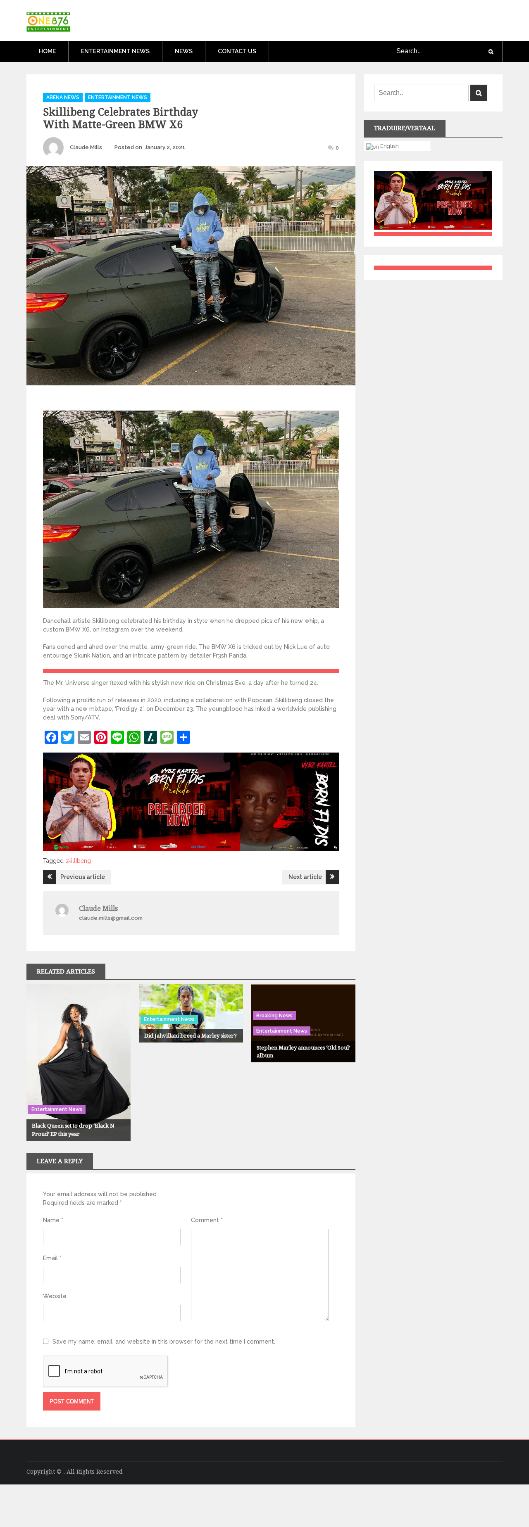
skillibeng (78, 860)
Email (52, 1258)
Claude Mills (86, 147)
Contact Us (237, 51)
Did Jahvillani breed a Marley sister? (190, 1036)
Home (47, 51)
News (184, 51)
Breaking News (274, 1016)
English (389, 145)
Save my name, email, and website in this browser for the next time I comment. (163, 1341)
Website (55, 1296)
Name (53, 1220)
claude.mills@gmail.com (111, 918)
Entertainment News (115, 51)
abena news (62, 97)
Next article (305, 877)
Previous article (82, 877)
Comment (207, 1220)
